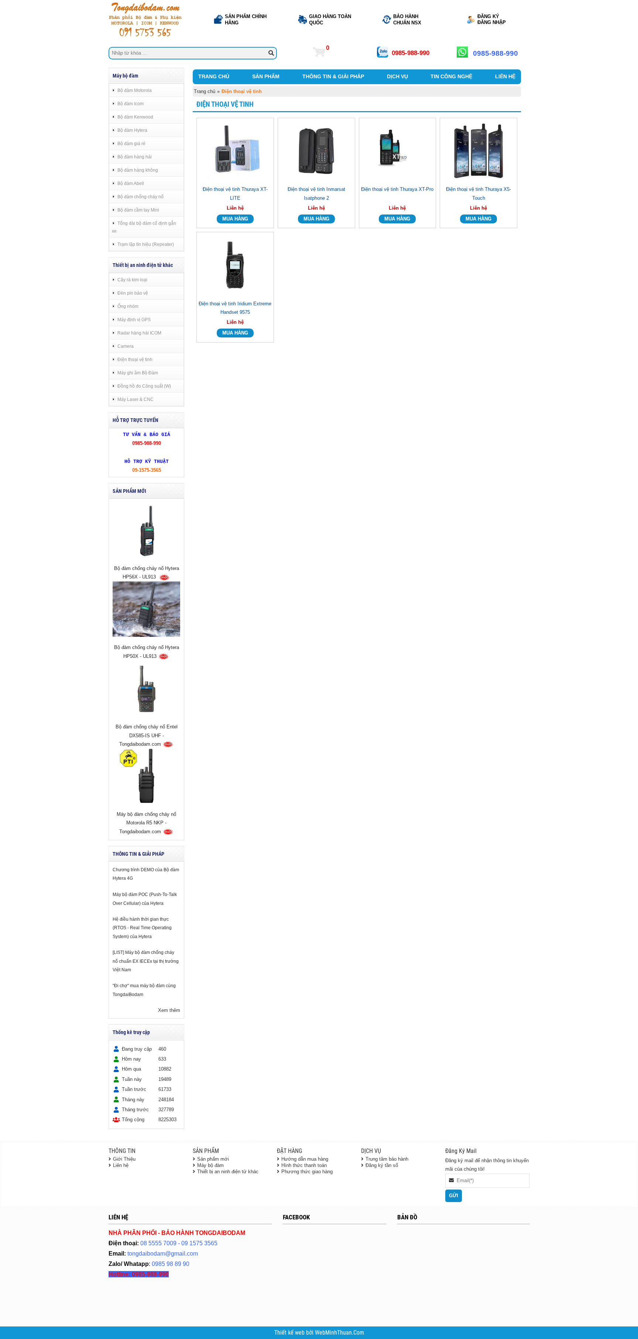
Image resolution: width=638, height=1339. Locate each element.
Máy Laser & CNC (135, 399)
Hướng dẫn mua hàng (304, 1159)
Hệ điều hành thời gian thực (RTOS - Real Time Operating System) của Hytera (142, 928)
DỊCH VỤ (397, 76)
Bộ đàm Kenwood (135, 116)
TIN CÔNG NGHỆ (451, 76)
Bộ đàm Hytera (132, 130)
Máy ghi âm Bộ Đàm (137, 372)
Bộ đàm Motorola (134, 90)
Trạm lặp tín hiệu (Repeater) (145, 244)
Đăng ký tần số (382, 1165)
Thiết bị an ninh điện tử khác (227, 1171)
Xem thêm (169, 1010)
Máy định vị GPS (134, 319)
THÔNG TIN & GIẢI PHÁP (333, 76)
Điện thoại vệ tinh (134, 359)
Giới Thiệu (124, 1159)
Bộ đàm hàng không (137, 170)
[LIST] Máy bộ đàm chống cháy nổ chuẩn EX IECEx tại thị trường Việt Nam (146, 961)
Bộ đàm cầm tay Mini (138, 209)
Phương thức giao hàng (307, 1171)
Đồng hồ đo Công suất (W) (144, 386)
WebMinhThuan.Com (339, 1332)
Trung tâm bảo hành (387, 1159)
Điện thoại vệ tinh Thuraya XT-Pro (397, 189)
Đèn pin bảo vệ (132, 293)
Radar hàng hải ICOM (139, 332)
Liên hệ (120, 1165)
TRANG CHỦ (213, 76)
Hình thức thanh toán (304, 1165)
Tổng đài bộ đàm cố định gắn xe (144, 227)
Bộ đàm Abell (130, 183)
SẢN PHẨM (265, 76)
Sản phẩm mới (213, 1159)
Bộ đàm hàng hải (134, 156)
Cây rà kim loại (132, 279)
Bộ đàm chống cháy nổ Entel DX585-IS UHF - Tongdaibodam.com (147, 735)
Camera (125, 346)
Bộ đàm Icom (130, 103)
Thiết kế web (290, 1332)
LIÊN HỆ (505, 76)
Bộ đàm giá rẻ (131, 143)
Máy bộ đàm (210, 1165)
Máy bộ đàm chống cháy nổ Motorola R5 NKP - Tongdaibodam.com (146, 823)
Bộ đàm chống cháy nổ (140, 196)
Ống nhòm (127, 306)
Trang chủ (204, 91)
